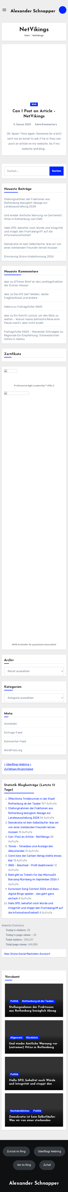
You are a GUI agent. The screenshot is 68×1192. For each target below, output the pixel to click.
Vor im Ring (24, 1164)
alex (6, 281)
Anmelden (10, 723)
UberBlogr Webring (17, 764)
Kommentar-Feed (15, 741)
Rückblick (32, 1037)
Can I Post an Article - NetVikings (29, 836)
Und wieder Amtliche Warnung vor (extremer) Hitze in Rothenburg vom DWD (33, 1047)
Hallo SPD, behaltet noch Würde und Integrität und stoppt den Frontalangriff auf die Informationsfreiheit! (33, 231)
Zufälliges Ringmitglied (18, 769)
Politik (14, 1001)
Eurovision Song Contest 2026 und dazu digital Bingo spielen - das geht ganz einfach (33, 893)
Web (34, 104)
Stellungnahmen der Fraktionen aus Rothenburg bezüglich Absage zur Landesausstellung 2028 (27, 203)
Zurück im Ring (16, 1151)
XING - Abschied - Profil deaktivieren (30, 865)
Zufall (47, 1164)
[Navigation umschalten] (4, 10)
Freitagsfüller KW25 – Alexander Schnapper (31, 331)
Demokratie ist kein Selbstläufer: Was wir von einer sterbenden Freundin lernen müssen (33, 827)
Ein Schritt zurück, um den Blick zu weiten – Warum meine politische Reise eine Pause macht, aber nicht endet (32, 319)
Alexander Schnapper (33, 11)
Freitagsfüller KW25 (29, 306)
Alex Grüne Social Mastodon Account (27, 953)
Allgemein (16, 1037)
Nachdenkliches (19, 1110)
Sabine (8, 306)
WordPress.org (13, 750)
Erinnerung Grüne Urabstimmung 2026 (29, 256)
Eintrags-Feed (13, 732)
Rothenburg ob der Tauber (38, 1001)
